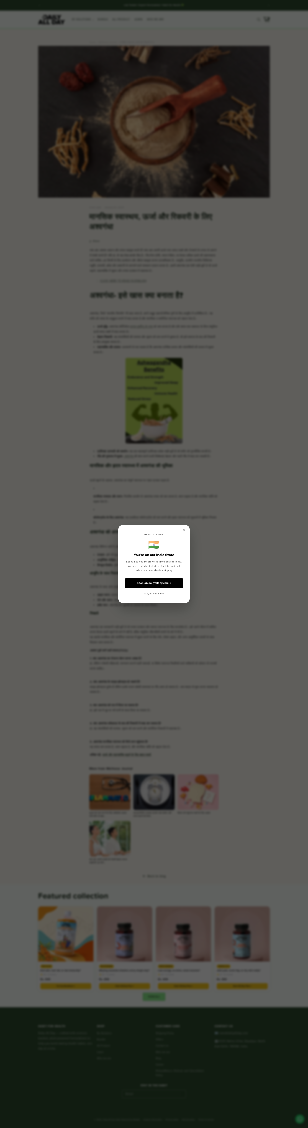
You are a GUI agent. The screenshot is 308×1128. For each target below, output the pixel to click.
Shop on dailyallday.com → (154, 583)
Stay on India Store (153, 593)
